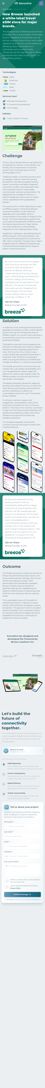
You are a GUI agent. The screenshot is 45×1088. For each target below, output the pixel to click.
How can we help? (11, 862)
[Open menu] (3, 3)
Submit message (21, 894)
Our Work (7, 9)
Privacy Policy (15, 888)
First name (8, 822)
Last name (8, 832)
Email (6, 842)
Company (8, 852)
